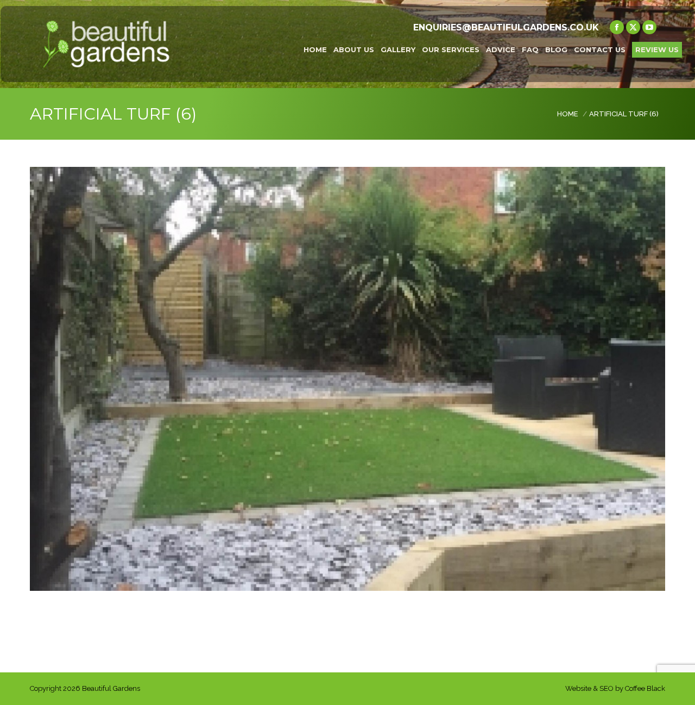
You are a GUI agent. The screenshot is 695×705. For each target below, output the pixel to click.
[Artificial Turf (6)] (347, 379)
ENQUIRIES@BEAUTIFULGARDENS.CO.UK (506, 27)
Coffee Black (645, 688)
